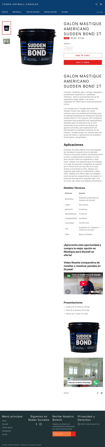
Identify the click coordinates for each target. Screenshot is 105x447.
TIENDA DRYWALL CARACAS (20, 4)
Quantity (67, 43)
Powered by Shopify (34, 445)
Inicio (5, 12)
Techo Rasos (33, 12)
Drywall (17, 12)
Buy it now (82, 62)
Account (99, 12)
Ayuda (64, 12)
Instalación (50, 12)
